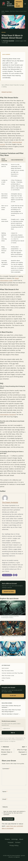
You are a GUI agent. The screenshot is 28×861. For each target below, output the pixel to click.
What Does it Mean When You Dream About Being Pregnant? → (11, 710)
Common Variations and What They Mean (12, 673)
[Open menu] (25, 4)
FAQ (3, 680)
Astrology (14, 839)
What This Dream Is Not (8, 675)
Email (4, 799)
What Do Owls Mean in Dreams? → (11, 714)
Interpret (10, 842)
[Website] (16, 575)
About (21, 839)
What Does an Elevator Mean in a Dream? (6, 750)
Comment (6, 768)
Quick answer (5, 668)
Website (5, 807)
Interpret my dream (19, 4)
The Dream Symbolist (10, 502)
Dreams (7, 11)
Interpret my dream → (7, 92)
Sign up (13, 732)
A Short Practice (6, 678)
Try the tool (13, 695)
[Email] (14, 575)
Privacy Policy (14, 845)
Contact (17, 842)
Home (2, 11)
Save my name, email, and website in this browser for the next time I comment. (14, 813)
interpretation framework (8, 414)
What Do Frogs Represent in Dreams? (22, 750)
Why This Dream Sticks (8, 670)
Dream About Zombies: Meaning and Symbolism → (11, 706)
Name (4, 791)
